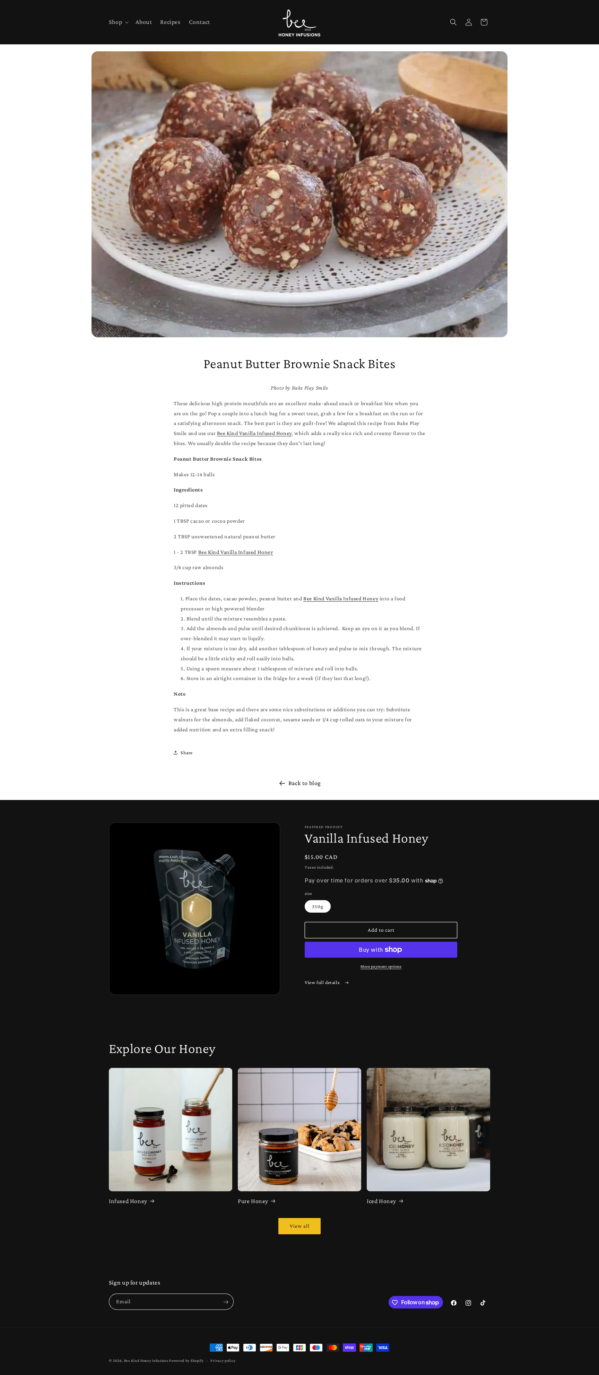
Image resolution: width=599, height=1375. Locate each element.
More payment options (381, 966)
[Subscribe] (225, 1302)
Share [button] (187, 752)
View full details (323, 982)
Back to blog (304, 783)
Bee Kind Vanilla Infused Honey (254, 433)
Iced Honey (381, 1201)
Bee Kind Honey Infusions (146, 1360)
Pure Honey (253, 1201)
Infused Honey (128, 1201)
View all (300, 1226)
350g (317, 906)
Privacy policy (222, 1360)
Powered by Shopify (186, 1360)
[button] (118, 22)
